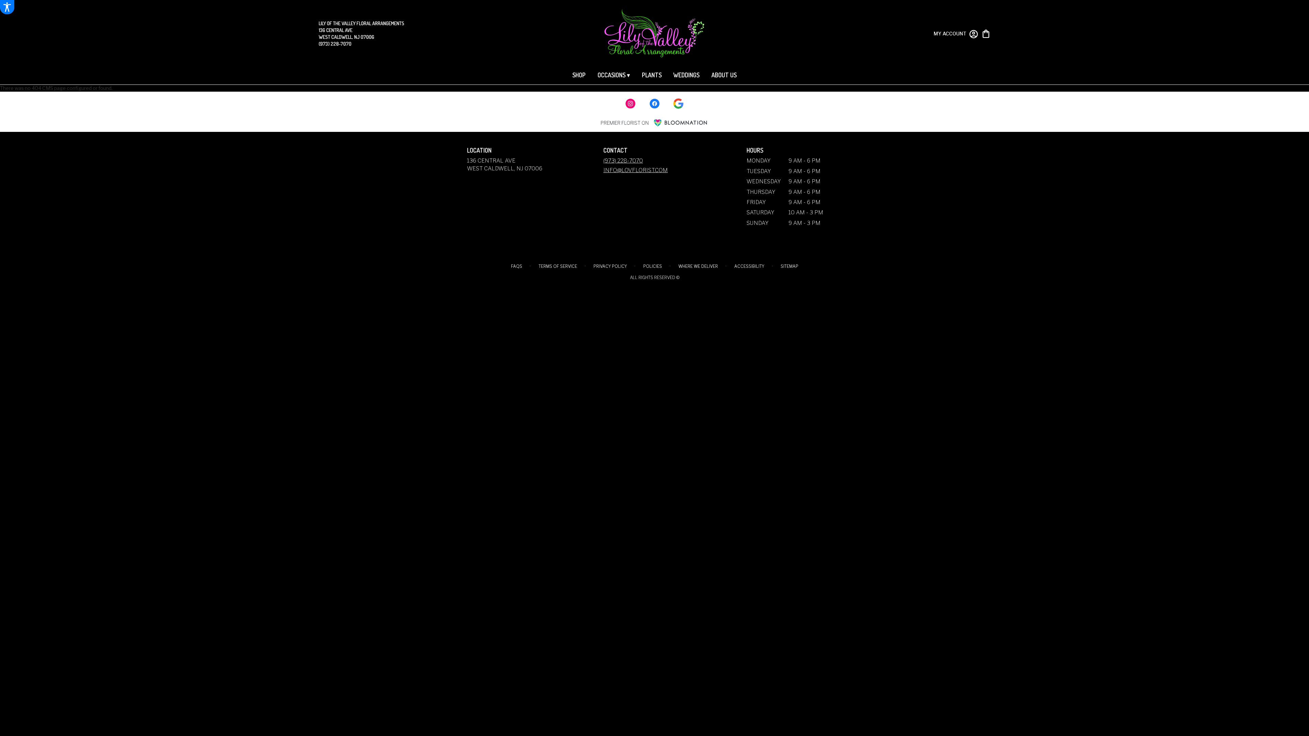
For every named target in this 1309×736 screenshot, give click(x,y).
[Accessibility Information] (7, 7)
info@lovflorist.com (635, 170)
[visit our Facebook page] (654, 103)
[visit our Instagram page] (631, 103)
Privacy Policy (610, 266)
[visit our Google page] (678, 103)
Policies (652, 266)
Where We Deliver (698, 266)
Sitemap (789, 266)
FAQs (516, 266)
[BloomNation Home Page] (680, 122)
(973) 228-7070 (335, 44)
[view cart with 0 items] (986, 33)
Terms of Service (558, 266)
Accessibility (749, 266)
